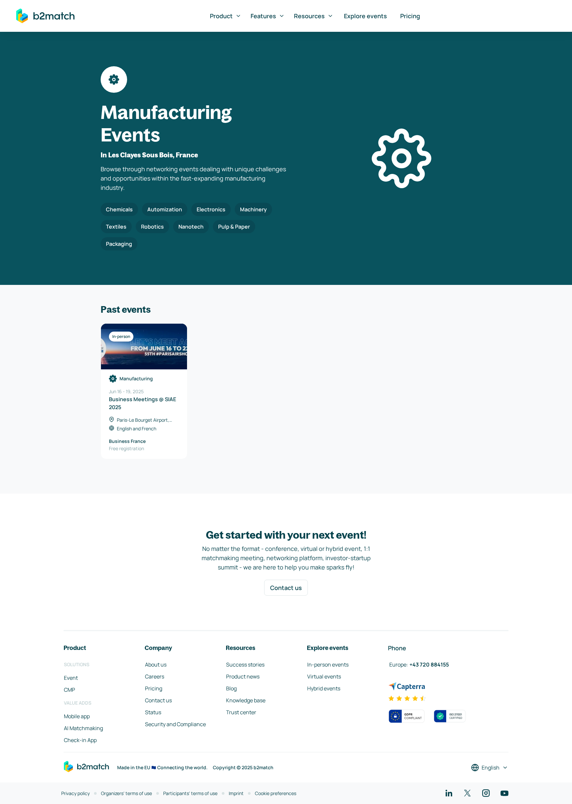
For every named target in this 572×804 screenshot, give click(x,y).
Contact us (286, 588)
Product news (243, 676)
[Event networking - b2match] (45, 16)
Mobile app (77, 716)
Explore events (365, 16)
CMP (69, 689)
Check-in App (80, 740)
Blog (231, 688)
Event (71, 677)
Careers (154, 676)
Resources (309, 16)
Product (221, 16)
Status (153, 712)
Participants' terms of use (190, 793)
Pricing (410, 16)
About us (156, 664)
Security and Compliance (175, 724)
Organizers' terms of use (126, 793)
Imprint (236, 793)
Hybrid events (323, 688)
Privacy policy (75, 793)
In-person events (328, 664)
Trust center (241, 712)
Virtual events (324, 676)
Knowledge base (245, 700)
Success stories (245, 664)
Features (263, 16)
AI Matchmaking (83, 728)
